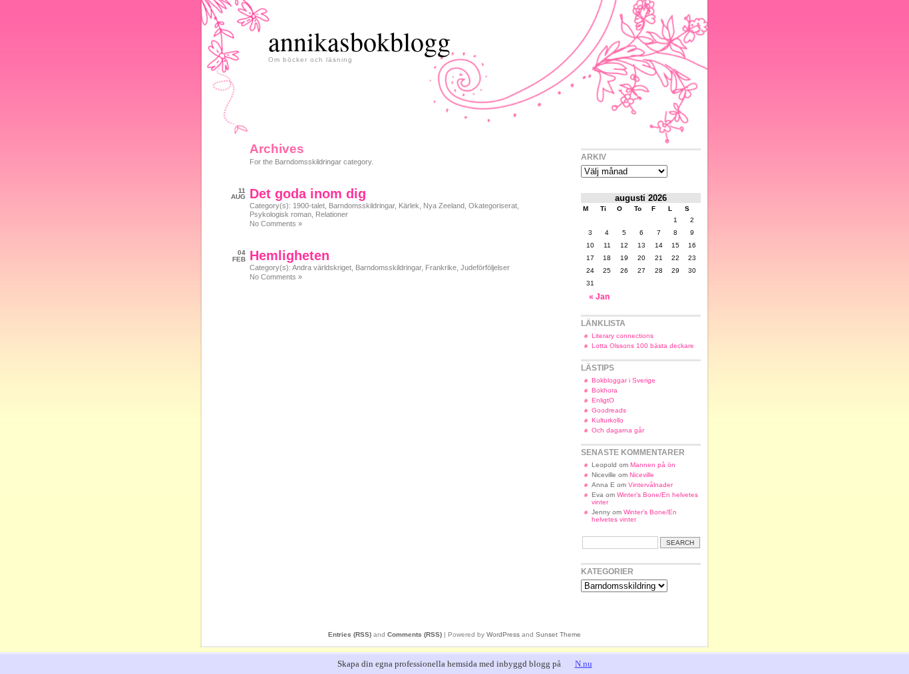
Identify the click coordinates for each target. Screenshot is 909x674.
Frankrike (440, 267)
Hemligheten (289, 255)
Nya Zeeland (443, 206)
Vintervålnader (650, 484)
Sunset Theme (558, 634)
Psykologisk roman (280, 214)
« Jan (599, 296)
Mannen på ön (652, 464)
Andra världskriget (321, 267)
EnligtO (603, 400)
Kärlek (409, 206)
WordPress (503, 634)
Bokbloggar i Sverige (623, 380)
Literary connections (622, 335)
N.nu (583, 664)
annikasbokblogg (359, 41)
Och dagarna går (618, 430)
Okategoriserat (492, 206)
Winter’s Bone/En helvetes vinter (634, 515)
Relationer (331, 214)
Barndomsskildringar (362, 206)
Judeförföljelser (485, 267)
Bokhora (605, 390)
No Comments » (276, 224)
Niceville (642, 474)
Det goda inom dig (308, 193)
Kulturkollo (608, 420)
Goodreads (609, 410)
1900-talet (309, 206)
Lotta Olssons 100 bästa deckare (643, 345)
